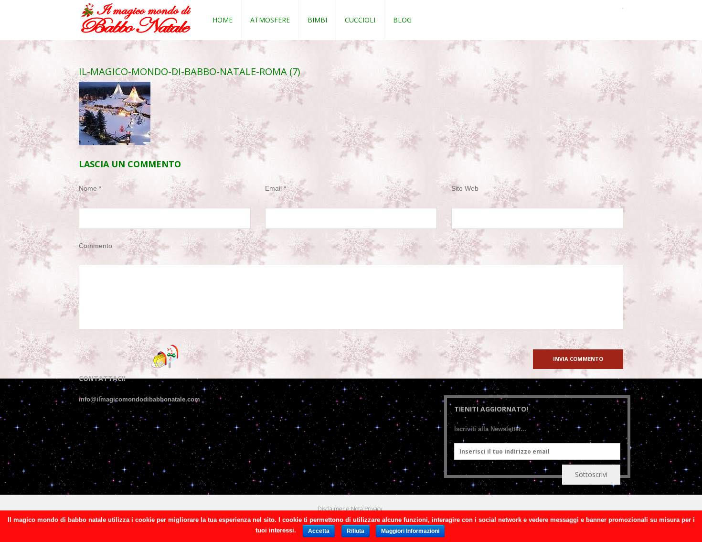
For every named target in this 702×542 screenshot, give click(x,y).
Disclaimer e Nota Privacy (350, 509)
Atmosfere (270, 19)
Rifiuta (355, 531)
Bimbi (317, 19)
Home (223, 19)
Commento (95, 245)
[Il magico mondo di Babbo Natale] (136, 18)
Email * (275, 188)
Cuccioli (360, 19)
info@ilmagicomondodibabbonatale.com (139, 399)
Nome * (90, 188)
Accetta (319, 531)
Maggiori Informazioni (410, 531)
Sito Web (465, 188)
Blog (402, 19)
